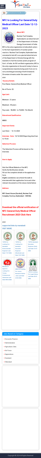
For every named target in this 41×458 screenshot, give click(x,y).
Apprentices (9, 354)
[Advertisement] (20, 308)
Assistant (8, 358)
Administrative (10, 343)
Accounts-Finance (11, 339)
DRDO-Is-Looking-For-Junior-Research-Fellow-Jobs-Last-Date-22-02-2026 (20, 273)
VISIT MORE (7, 228)
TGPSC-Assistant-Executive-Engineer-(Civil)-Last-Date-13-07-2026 (33, 246)
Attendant (8, 362)
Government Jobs (17, 12)
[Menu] (2, 5)
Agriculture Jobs (10, 346)
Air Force (8, 350)
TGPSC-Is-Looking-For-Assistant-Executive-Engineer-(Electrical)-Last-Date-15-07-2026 (19, 248)
